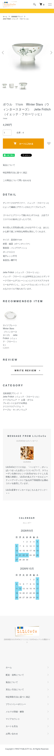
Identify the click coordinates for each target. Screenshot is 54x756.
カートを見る (12, 726)
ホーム (5, 16)
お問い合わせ (12, 733)
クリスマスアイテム (12, 406)
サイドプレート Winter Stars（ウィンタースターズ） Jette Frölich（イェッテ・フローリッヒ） (11, 335)
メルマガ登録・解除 (15, 711)
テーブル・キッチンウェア (15, 409)
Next (51, 52)
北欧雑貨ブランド (17, 16)
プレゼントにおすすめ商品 (15, 402)
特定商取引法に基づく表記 (15, 172)
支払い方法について (15, 689)
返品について (9, 164)
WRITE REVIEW (26, 370)
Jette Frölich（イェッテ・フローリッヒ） (16, 19)
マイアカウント (13, 718)
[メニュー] (49, 4)
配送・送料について (15, 674)
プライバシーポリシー (16, 704)
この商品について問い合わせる (17, 180)
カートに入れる (26, 143)
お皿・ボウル (27, 399)
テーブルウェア (10, 399)
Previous (3, 52)
